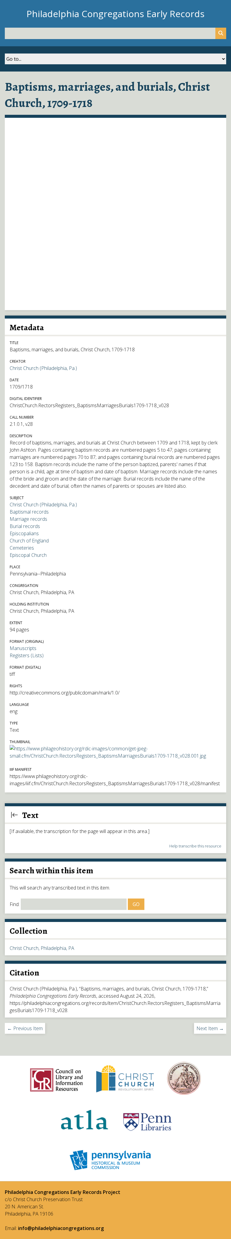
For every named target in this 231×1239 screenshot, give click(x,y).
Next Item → (210, 1028)
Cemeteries (22, 548)
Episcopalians (24, 533)
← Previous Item (25, 1028)
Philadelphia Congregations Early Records (115, 14)
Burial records (25, 526)
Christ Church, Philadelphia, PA (42, 948)
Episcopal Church (28, 555)
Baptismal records (29, 511)
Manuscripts (23, 648)
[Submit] (220, 33)
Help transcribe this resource (195, 846)
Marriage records (28, 519)
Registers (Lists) (27, 655)
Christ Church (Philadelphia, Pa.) (43, 368)
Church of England (29, 540)
